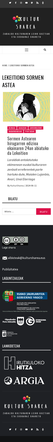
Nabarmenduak (15, 131)
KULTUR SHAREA (26, 406)
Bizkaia (12, 128)
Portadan (29, 131)
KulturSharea (17, 185)
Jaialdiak (22, 128)
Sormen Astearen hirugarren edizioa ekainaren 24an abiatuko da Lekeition (28, 145)
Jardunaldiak (36, 128)
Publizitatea (10, 269)
